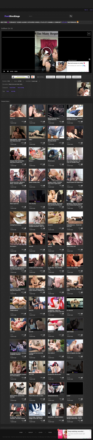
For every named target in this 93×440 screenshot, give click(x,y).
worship (13, 91)
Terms (50, 432)
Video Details (40, 77)
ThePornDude (71, 22)
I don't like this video (28, 77)
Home (20, 432)
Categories (31, 22)
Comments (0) (76, 77)
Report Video (50, 77)
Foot (8, 91)
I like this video (13, 77)
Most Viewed (17, 22)
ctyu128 (79, 81)
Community (58, 22)
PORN (10, 22)
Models (37, 22)
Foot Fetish (12, 87)
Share (68, 77)
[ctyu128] (84, 89)
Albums (24, 22)
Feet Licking (21, 87)
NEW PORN (4, 22)
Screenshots (60, 77)
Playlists (44, 22)
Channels (51, 22)
